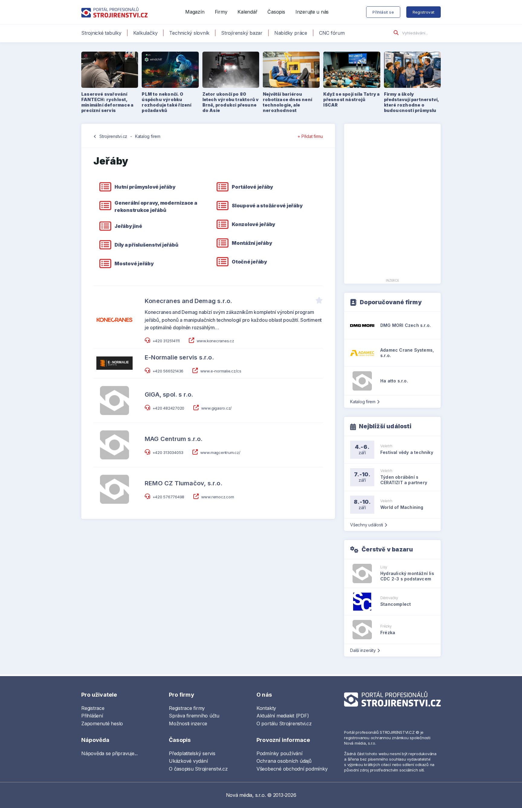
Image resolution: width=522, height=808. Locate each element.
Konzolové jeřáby (253, 224)
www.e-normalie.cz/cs (220, 371)
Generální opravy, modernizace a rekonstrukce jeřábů (155, 206)
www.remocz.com (217, 496)
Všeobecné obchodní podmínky (292, 769)
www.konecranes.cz (215, 340)
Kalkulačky (145, 33)
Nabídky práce (290, 33)
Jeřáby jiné (128, 226)
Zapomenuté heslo (102, 723)
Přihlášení (92, 716)
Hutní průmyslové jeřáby (144, 187)
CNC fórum (332, 33)
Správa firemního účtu (194, 716)
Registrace (93, 708)
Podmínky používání (279, 753)
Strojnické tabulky (101, 33)
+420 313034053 (168, 452)
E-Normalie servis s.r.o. (179, 357)
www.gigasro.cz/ (216, 408)
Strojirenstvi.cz (113, 136)
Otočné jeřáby (249, 262)
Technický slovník (189, 33)
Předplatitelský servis (192, 753)
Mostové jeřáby (134, 263)
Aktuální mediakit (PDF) (282, 716)
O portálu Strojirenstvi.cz (284, 723)
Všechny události (366, 524)
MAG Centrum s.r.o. (174, 438)
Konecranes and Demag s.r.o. (188, 301)
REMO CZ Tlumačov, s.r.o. (183, 483)
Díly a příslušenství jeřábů (146, 245)
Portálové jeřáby (252, 187)
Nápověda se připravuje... (109, 753)
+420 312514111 (166, 340)
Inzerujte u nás (312, 12)
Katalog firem (147, 136)
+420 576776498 (169, 496)
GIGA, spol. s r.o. (169, 394)
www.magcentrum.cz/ (220, 452)
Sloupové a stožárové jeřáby (267, 206)
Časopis (276, 12)
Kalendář (247, 12)
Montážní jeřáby (252, 243)
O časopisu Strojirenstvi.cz (198, 769)
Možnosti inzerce (188, 723)
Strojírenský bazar (242, 33)
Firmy (221, 12)
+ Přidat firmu (310, 136)
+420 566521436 (168, 371)
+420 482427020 (169, 408)
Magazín (194, 12)
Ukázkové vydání (188, 761)
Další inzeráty (363, 650)
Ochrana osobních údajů (283, 761)
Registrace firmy (187, 708)
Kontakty (266, 708)
